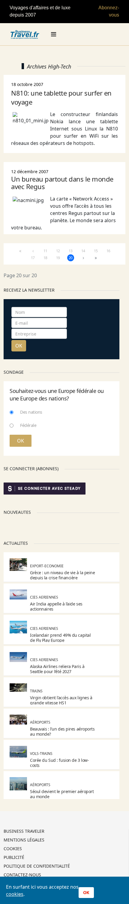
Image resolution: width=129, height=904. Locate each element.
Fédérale (28, 425)
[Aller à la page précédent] (32, 250)
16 (108, 250)
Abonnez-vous (108, 11)
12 (58, 250)
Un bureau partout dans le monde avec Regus (62, 182)
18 (45, 257)
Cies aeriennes (44, 597)
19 (58, 257)
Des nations (31, 412)
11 (45, 250)
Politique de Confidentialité (37, 866)
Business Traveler (24, 831)
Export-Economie (47, 565)
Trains (36, 691)
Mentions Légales (24, 840)
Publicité (14, 857)
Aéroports (40, 722)
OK (18, 345)
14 (83, 250)
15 (96, 250)
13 (71, 250)
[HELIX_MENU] (53, 34)
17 (33, 257)
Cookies (13, 849)
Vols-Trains (41, 753)
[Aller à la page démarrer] (20, 250)
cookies (14, 894)
